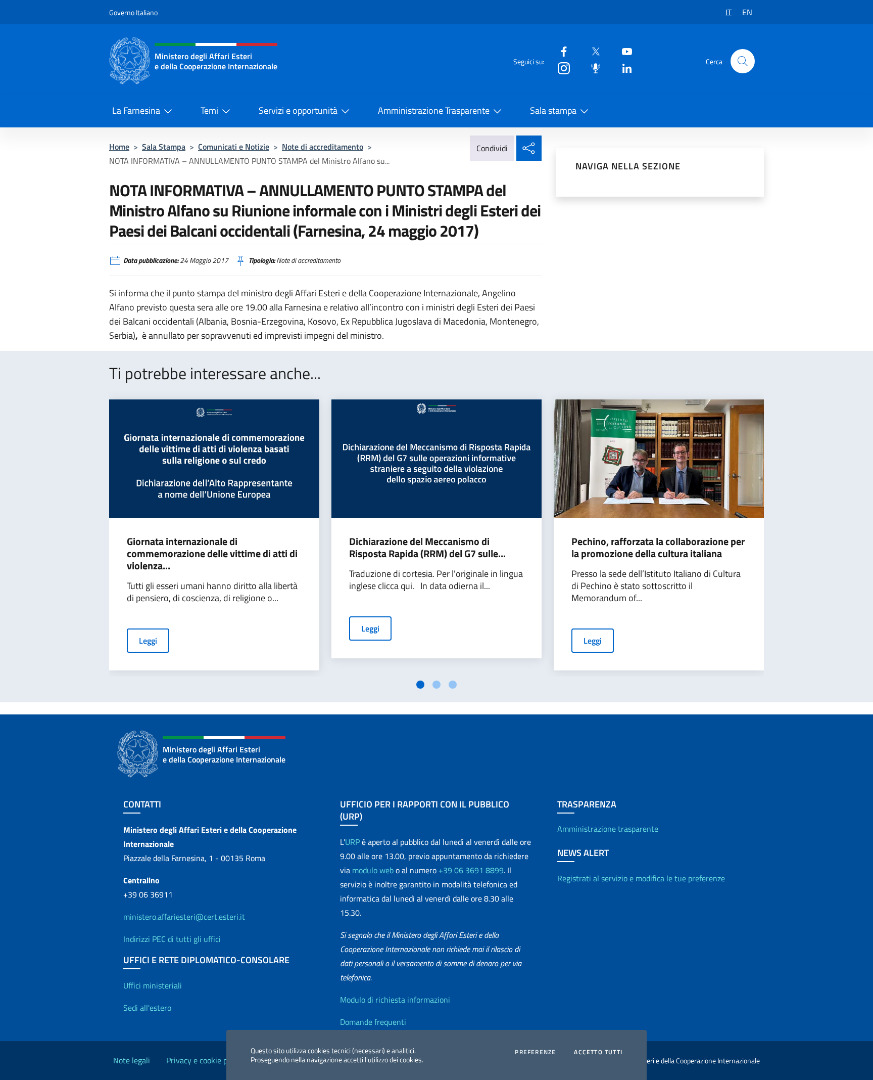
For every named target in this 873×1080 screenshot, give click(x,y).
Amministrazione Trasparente (434, 110)
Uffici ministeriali (152, 985)
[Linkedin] (623, 67)
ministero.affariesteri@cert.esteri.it (184, 917)
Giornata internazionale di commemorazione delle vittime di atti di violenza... (212, 553)
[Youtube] (623, 51)
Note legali (131, 1060)
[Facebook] (560, 51)
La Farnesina (136, 110)
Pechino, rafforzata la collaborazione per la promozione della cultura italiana (658, 547)
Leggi (148, 641)
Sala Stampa (163, 147)
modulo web (373, 870)
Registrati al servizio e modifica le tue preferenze (641, 878)
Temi (209, 110)
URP (352, 842)
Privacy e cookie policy (204, 1060)
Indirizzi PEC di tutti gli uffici (172, 939)
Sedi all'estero (147, 1008)
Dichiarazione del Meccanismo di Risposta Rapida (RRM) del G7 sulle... (427, 547)
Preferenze (535, 1052)
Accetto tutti (598, 1052)
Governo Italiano (133, 12)
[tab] (420, 685)
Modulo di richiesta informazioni (395, 1000)
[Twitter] (591, 51)
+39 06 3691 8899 (471, 870)
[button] (743, 61)
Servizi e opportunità (298, 110)
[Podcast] (591, 67)
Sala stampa (553, 110)
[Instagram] (560, 67)
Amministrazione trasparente (607, 829)
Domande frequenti (373, 1022)
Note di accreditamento (322, 147)
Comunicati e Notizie (233, 147)
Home (119, 147)
